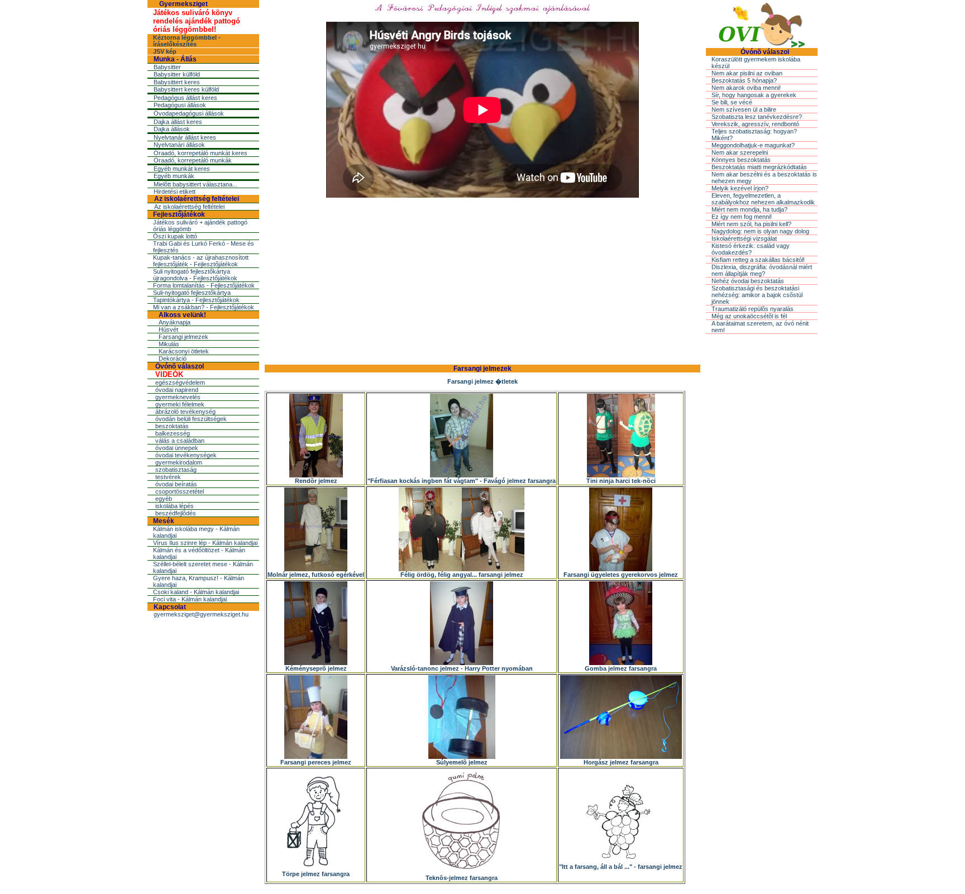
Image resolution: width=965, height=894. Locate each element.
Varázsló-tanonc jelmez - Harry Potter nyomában (462, 668)
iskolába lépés (174, 506)
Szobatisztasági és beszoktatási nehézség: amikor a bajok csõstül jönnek (756, 295)
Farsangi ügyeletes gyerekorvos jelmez (620, 574)
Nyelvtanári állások (179, 144)
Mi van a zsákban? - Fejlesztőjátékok (203, 307)
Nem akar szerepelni (739, 152)
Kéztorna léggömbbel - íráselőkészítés (187, 40)
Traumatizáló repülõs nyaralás (752, 308)
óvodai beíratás (176, 484)
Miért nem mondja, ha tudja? (749, 209)
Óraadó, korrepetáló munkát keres (200, 153)
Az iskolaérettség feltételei (196, 199)
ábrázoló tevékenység (185, 411)
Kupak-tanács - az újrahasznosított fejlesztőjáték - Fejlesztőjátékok (201, 260)
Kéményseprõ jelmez (316, 668)
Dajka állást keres (178, 121)
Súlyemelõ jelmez (462, 762)
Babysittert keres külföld (186, 89)
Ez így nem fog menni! (741, 216)
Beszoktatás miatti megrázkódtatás (759, 167)
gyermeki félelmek (179, 404)
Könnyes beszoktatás (741, 159)
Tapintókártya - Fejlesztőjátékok (196, 300)
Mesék (163, 521)
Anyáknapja (174, 322)
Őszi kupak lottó (175, 236)
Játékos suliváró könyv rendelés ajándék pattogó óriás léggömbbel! (196, 21)
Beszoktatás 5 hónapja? (744, 80)
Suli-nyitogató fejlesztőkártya (192, 292)
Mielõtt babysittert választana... (195, 184)
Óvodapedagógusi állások (189, 113)
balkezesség (172, 433)
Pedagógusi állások (180, 105)
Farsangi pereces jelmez (315, 762)
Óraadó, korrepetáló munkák (193, 160)
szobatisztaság (176, 469)
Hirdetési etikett (174, 191)
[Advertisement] (482, 280)
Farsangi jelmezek (183, 336)
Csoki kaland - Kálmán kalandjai (196, 592)
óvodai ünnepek (176, 447)
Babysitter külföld (177, 74)
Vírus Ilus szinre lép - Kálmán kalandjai (205, 542)
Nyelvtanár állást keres (185, 137)
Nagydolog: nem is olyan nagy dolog (760, 231)
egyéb (163, 498)
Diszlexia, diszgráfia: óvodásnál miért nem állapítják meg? (761, 270)
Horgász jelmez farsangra (621, 762)
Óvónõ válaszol (179, 366)
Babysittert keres (177, 82)
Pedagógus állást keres (185, 97)
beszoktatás (172, 426)
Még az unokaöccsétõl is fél (749, 316)
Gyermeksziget (183, 4)
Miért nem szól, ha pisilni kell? (751, 224)
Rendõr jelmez (316, 480)
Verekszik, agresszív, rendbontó (755, 124)
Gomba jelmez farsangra (621, 668)
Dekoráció (173, 358)
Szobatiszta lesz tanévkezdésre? (756, 116)
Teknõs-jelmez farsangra (462, 877)
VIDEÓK (169, 374)
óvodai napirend (176, 389)
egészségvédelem (180, 382)
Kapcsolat (170, 607)
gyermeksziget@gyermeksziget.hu (201, 614)
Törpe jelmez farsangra (316, 874)
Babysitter (167, 67)
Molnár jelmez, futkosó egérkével (315, 574)
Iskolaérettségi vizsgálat (744, 238)
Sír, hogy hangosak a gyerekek (753, 95)
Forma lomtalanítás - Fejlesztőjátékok (204, 285)
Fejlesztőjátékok (179, 214)
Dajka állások (172, 129)
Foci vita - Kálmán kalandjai (190, 599)
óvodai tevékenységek (186, 455)
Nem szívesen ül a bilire (743, 109)
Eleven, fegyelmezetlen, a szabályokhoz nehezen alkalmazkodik (763, 198)
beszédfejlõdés (175, 513)
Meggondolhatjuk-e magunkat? (753, 145)
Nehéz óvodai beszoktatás (747, 281)
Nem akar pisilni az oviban (746, 73)
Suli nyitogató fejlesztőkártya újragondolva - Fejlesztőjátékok (195, 274)
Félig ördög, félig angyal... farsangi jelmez (461, 574)
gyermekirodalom (178, 462)
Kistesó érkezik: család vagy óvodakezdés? (750, 249)
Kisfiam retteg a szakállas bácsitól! (758, 259)
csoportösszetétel (179, 491)
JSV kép (164, 51)
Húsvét (168, 329)
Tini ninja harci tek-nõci (621, 480)
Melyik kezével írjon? (739, 188)
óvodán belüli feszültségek (191, 418)
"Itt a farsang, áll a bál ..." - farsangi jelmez (620, 866)
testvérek (168, 477)
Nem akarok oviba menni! (746, 87)
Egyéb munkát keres (182, 168)
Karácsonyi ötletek (184, 351)
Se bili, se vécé (731, 102)
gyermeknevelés (177, 397)
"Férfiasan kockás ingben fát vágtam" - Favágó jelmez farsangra (461, 480)
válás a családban (179, 440)
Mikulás (169, 344)
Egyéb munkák (174, 176)
